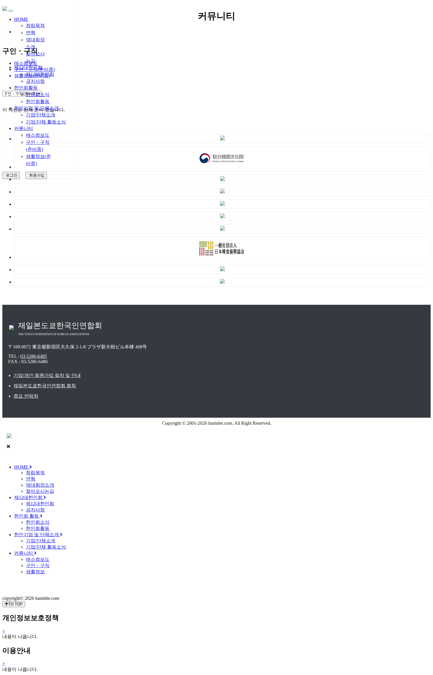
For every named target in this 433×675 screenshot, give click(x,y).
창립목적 (35, 25)
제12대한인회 (28, 67)
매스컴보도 (37, 135)
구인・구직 (37, 565)
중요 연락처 (26, 396)
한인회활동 (26, 87)
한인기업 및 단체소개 (36, 108)
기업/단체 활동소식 (46, 121)
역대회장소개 (40, 485)
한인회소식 (37, 94)
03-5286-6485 (33, 356)
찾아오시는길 (40, 491)
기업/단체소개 (40, 114)
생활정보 (35, 571)
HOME (21, 19)
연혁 (30, 32)
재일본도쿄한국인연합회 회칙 (45, 385)
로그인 (11, 175)
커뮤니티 (23, 128)
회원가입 (36, 175)
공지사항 (35, 81)
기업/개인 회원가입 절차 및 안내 (47, 375)
